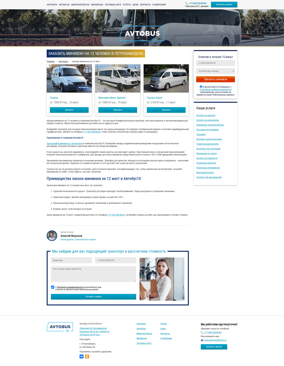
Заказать (69, 109)
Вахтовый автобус (205, 172)
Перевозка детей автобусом (210, 125)
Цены (135, 4)
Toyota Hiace (154, 97)
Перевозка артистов (206, 163)
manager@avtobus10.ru (215, 340)
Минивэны (97, 4)
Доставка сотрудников (207, 129)
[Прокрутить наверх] (11, 358)
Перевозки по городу (206, 153)
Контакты (145, 4)
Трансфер (201, 134)
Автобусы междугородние (209, 139)
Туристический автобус (207, 144)
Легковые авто (113, 4)
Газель (54, 97)
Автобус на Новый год (207, 158)
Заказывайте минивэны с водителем (64, 143)
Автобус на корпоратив (207, 120)
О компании (159, 4)
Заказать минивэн (215, 79)
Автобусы (64, 4)
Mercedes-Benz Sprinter (112, 97)
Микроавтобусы (80, 4)
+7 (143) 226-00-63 (197, 3)
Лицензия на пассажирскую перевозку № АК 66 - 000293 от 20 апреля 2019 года (94, 331)
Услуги (127, 4)
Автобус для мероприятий (209, 177)
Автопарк (52, 4)
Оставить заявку (94, 296)
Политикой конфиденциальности (216, 89)
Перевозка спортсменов (208, 167)
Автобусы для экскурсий (208, 148)
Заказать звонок (224, 4)
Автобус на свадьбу (205, 115)
